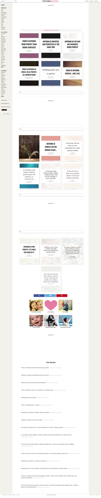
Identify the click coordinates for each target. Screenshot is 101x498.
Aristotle (3, 75)
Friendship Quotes (36, 312)
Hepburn (3, 85)
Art (2, 35)
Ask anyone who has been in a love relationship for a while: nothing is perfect (48, 427)
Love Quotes (51, 312)
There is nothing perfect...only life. (36, 405)
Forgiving (3, 48)
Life (2, 11)
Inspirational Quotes (65, 327)
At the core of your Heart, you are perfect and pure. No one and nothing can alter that (50, 453)
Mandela (3, 91)
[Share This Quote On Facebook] (39, 295)
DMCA (18, 494)
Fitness (3, 45)
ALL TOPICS (4, 32)
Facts (2, 44)
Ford (2, 94)
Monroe (3, 78)
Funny (2, 15)
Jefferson (3, 79)
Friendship (3, 17)
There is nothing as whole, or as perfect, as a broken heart (43, 390)
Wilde (2, 81)
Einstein (3, 72)
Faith (2, 20)
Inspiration (3, 12)
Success (3, 27)
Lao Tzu (3, 93)
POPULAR (3, 7)
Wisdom (3, 29)
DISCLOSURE (4, 494)
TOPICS (86, 1)
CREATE (96, 1)
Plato (2, 73)
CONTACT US (97, 494)
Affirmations (4, 100)
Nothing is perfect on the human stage (37, 420)
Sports (2, 57)
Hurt (2, 23)
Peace (2, 53)
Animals (3, 33)
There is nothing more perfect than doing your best (41, 367)
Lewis (2, 88)
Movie (2, 62)
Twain (2, 76)
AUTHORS (91, 1)
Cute (2, 26)
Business (3, 39)
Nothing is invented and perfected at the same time (41, 375)
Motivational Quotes (51, 327)
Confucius (3, 84)
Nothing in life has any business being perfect (39, 382)
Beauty (3, 38)
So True (3, 56)
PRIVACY (14, 494)
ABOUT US (92, 494)
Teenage (3, 59)
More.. (2, 66)
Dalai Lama (3, 87)
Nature (2, 51)
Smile (2, 54)
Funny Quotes (36, 327)
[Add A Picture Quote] (6, 114)
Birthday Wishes (5, 103)
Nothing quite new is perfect (35, 397)
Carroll (2, 82)
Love (2, 9)
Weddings (3, 65)
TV (1, 63)
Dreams (3, 42)
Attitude (3, 36)
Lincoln (3, 90)
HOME (2, 5)
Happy (2, 21)
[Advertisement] (50, 16)
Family (2, 18)
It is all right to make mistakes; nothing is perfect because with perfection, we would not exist (46, 435)
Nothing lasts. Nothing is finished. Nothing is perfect (41, 412)
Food (2, 47)
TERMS (9, 494)
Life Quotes (65, 312)
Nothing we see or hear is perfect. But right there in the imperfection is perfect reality (50, 468)
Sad (2, 24)
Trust (2, 60)
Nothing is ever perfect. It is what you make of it (40, 461)
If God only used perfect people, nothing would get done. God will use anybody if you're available (47, 445)
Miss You (3, 50)
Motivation (3, 14)
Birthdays (3, 41)
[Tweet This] (50, 295)
